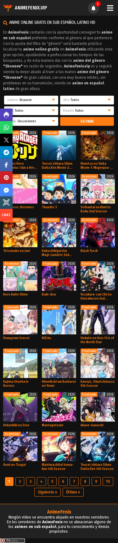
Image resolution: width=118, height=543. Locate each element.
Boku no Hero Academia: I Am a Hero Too (20, 166)
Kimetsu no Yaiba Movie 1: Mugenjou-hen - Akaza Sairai (95, 166)
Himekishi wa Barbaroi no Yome (59, 384)
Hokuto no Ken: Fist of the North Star (97, 340)
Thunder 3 (49, 207)
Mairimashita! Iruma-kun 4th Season (58, 467)
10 (108, 481)
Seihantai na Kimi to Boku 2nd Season (96, 209)
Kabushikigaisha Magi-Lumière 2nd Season (55, 253)
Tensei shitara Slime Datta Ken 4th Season (97, 467)
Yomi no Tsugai (14, 465)
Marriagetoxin (52, 425)
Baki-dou (49, 294)
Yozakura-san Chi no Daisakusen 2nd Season (96, 296)
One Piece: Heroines (18, 207)
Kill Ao (46, 338)
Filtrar (87, 121)
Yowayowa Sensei (16, 338)
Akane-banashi (92, 425)
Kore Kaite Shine (15, 294)
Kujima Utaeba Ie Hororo (16, 384)
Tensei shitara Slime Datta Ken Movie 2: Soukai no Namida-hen (57, 166)
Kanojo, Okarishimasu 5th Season (98, 384)
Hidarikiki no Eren (16, 425)
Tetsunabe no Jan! (16, 251)
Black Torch (89, 251)
